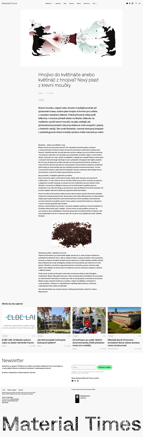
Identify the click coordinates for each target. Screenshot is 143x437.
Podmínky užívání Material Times (10, 400)
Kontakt (20, 390)
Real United (10, 397)
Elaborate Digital (15, 399)
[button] (49, 3)
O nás (3, 390)
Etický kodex (5, 402)
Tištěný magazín (11, 390)
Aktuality (41, 100)
